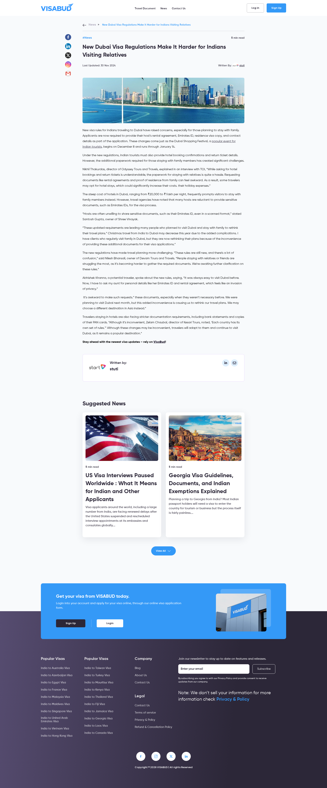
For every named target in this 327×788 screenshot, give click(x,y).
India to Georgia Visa (98, 718)
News (163, 8)
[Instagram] (68, 64)
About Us (141, 675)
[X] (68, 55)
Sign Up (276, 8)
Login (110, 623)
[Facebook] (68, 37)
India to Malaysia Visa (55, 697)
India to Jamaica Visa (98, 711)
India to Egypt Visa (53, 682)
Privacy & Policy (145, 719)
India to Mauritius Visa (98, 682)
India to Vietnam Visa (55, 728)
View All (161, 551)
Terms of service (145, 712)
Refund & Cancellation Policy (153, 727)
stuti (241, 65)
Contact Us (178, 8)
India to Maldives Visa (55, 704)
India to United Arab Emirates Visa (54, 720)
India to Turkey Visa (97, 675)
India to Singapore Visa (56, 711)
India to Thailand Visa (98, 697)
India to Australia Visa (55, 668)
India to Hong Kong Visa (56, 735)
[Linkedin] (68, 46)
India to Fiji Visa (94, 704)
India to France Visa (54, 689)
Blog (138, 668)
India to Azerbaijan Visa (56, 675)
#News (87, 37)
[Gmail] (68, 73)
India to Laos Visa (96, 725)
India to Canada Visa (98, 733)
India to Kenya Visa (97, 689)
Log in (255, 8)
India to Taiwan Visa (97, 668)
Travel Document (145, 8)
